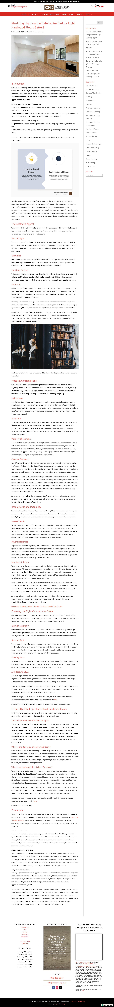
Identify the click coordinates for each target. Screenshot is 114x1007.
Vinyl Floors (90, 166)
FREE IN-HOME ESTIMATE (58, 14)
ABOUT (71, 14)
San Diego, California (88, 963)
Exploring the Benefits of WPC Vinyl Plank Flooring (94, 44)
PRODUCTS (24, 14)
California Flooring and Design (83, 962)
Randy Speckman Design (60, 1004)
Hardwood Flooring (30, 32)
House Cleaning (91, 136)
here (55, 700)
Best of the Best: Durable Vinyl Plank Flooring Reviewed (93, 74)
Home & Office (91, 133)
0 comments (40, 32)
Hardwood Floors (92, 129)
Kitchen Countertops (93, 144)
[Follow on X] (60, 987)
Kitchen (88, 140)
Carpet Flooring (91, 85)
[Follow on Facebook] (53, 987)
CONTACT (80, 14)
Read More (57, 958)
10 (63, 966)
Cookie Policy (81, 1001)
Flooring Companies (93, 108)
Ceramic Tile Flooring (93, 93)
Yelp (83, 990)
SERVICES (35, 14)
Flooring (89, 104)
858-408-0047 (99, 7)
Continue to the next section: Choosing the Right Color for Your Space (36, 606)
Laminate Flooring (92, 148)
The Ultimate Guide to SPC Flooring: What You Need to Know (94, 54)
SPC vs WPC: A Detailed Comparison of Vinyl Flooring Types (94, 35)
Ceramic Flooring (92, 89)
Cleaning (89, 97)
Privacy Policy (74, 1001)
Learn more (76, 1)
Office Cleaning (91, 151)
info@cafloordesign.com (19, 7)
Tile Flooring (90, 163)
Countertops (90, 100)
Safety (88, 155)
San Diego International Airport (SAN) (87, 966)
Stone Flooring (91, 159)
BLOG (88, 14)
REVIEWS (45, 14)
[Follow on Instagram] (57, 987)
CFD (14, 32)
